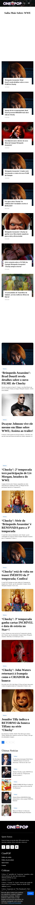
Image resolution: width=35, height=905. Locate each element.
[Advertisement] (17, 33)
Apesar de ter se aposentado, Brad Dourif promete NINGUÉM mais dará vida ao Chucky (17, 113)
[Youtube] (16, 847)
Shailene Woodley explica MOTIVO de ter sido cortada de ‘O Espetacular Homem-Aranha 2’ (23, 773)
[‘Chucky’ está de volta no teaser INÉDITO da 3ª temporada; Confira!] (17, 552)
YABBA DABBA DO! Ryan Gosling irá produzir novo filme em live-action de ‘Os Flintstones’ (23, 786)
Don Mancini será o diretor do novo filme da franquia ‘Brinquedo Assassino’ (16, 143)
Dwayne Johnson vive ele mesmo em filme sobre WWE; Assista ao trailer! (17, 427)
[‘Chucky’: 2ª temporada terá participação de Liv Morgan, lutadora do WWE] (17, 451)
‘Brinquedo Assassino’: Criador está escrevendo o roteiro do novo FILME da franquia (17, 173)
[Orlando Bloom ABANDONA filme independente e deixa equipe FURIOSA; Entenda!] (6, 797)
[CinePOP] (12, 3)
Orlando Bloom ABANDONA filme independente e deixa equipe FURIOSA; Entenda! (23, 799)
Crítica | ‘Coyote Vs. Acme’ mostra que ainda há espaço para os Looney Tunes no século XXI (17, 883)
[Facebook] (3, 847)
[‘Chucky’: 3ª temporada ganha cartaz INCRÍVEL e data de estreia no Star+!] (17, 600)
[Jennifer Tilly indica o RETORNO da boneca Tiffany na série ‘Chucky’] (17, 700)
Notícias (5, 368)
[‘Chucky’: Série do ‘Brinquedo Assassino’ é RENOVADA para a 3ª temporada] (17, 502)
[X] (12, 847)
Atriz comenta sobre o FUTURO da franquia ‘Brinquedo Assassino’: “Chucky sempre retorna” (16, 264)
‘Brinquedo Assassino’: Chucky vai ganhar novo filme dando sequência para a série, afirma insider (16, 234)
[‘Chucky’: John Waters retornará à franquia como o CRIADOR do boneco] (17, 651)
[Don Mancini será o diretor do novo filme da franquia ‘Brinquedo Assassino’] (17, 133)
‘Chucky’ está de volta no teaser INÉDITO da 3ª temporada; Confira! (17, 575)
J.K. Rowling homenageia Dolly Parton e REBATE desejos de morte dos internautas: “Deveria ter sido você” (23, 760)
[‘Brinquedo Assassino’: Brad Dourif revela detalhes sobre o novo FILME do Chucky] (17, 72)
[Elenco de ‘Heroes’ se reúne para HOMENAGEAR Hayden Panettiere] (6, 810)
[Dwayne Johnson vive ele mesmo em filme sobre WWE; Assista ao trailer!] (17, 405)
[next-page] (13, 742)
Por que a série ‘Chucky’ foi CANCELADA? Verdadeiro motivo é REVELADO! (16, 204)
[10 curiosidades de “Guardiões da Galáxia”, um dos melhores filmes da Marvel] (17, 285)
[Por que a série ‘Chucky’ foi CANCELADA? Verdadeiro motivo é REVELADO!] (17, 194)
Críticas (4, 880)
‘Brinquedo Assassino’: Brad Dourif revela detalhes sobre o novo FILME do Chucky (17, 82)
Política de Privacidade (14, 903)
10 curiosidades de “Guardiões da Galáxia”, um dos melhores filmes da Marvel (17, 295)
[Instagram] (8, 847)
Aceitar (30, 893)
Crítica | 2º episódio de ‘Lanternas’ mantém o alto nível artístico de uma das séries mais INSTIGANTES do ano (17, 876)
